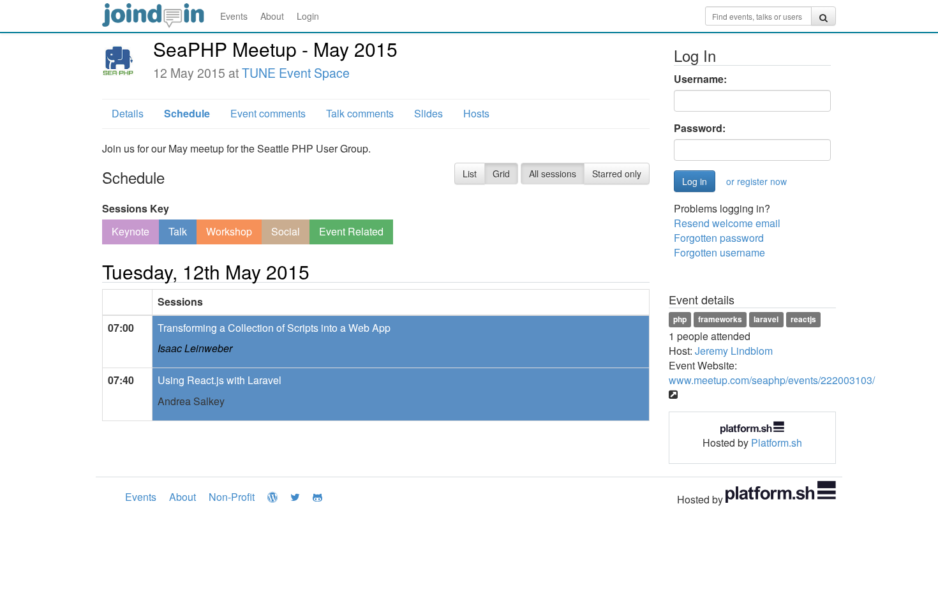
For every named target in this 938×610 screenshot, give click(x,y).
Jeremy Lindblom (734, 350)
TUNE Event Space (296, 73)
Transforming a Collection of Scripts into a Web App (274, 327)
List (470, 173)
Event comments (268, 113)
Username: (700, 79)
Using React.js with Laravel (219, 380)
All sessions (552, 173)
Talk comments (360, 113)
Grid (501, 173)
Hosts (476, 113)
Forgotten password (719, 237)
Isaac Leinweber (195, 348)
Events (234, 16)
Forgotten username (719, 252)
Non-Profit (232, 496)
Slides (428, 113)
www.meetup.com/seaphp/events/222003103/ (772, 380)
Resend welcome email (727, 223)
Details (128, 113)
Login (308, 16)
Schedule (187, 113)
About (272, 16)
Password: (700, 128)
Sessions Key (135, 209)
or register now (756, 181)
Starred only (616, 173)
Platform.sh (776, 442)
